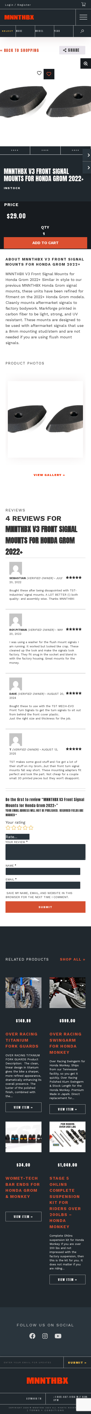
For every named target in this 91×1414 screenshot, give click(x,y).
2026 (75, 150)
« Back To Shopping (19, 50)
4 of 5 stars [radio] (25, 827)
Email (11, 879)
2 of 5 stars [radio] (13, 827)
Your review (17, 842)
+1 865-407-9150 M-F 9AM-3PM (70, 1398)
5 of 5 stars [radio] (30, 827)
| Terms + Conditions (45, 1410)
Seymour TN (34, 1398)
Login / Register (18, 4)
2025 (45, 150)
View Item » (23, 1107)
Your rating (15, 822)
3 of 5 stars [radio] (19, 827)
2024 (15, 150)
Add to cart (45, 243)
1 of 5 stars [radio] (8, 827)
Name (11, 865)
